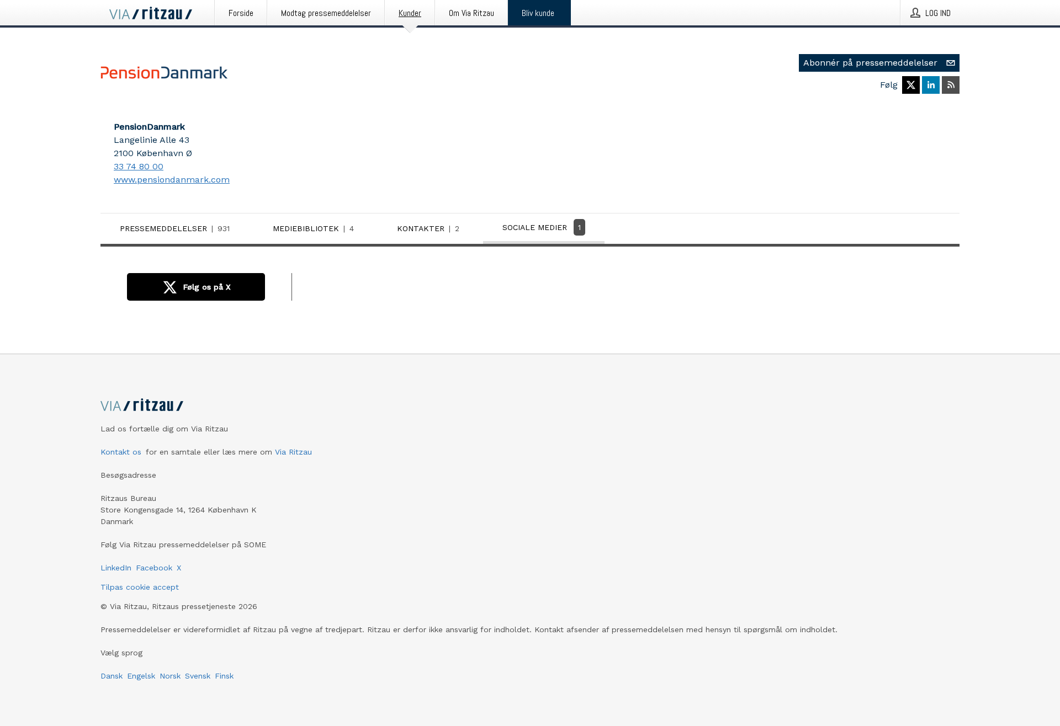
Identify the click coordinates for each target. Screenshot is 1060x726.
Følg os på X (207, 286)
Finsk (224, 675)
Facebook (154, 567)
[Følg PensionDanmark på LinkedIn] (931, 85)
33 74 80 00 (138, 166)
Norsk (170, 675)
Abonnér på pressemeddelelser (870, 62)
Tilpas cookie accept (139, 587)
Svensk (197, 675)
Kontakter (428, 228)
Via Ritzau (293, 451)
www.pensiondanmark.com (172, 179)
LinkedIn (115, 567)
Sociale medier (541, 227)
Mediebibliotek (313, 228)
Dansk (111, 675)
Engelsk (141, 675)
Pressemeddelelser (175, 228)
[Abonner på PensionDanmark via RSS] (951, 85)
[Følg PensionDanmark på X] (911, 85)
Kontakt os (120, 451)
